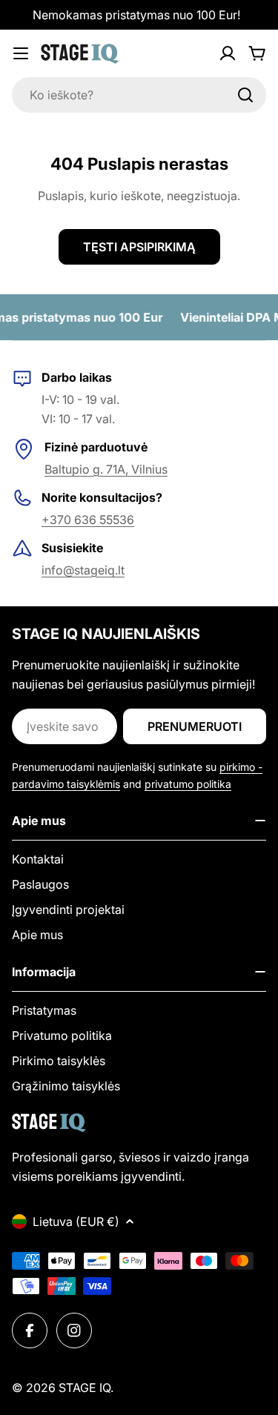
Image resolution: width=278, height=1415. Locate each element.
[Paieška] (245, 95)
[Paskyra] (227, 53)
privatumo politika (188, 784)
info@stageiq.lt (83, 570)
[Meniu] (21, 53)
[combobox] (139, 95)
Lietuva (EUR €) (76, 1221)
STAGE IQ (84, 1387)
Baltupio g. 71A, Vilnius (106, 469)
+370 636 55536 (88, 519)
